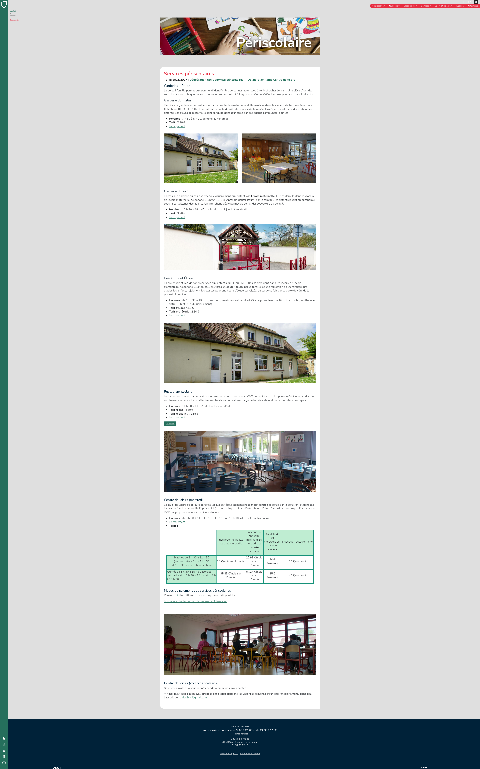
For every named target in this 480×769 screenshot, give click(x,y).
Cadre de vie (410, 6)
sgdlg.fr (13, 11)
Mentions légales (229, 753)
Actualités (473, 6)
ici (178, 595)
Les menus (170, 423)
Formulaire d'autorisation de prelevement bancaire (195, 601)
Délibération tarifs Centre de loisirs (271, 80)
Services (425, 6)
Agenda (460, 6)
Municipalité (378, 6)
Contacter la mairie (250, 753)
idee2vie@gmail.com (194, 697)
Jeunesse (393, 6)
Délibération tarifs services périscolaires (216, 80)
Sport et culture (443, 6)
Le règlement (177, 126)
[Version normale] (475, 1)
